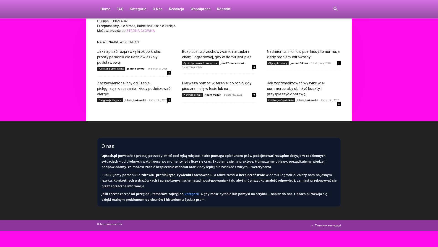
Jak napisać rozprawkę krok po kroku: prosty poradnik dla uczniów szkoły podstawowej (129, 57)
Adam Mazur (213, 94)
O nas (158, 9)
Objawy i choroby (277, 63)
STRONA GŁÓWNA (140, 30)
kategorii (192, 194)
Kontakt (224, 9)
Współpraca (200, 9)
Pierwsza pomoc (192, 94)
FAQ (120, 9)
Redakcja (176, 9)
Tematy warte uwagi (328, 225)
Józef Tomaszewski (232, 63)
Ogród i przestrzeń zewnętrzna (200, 63)
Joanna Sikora (136, 68)
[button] (335, 9)
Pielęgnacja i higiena (110, 100)
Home (105, 9)
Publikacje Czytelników (111, 68)
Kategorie (138, 9)
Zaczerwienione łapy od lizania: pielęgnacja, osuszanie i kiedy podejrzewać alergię (133, 88)
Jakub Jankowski (135, 100)
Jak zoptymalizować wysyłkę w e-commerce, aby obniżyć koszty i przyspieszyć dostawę (296, 88)
